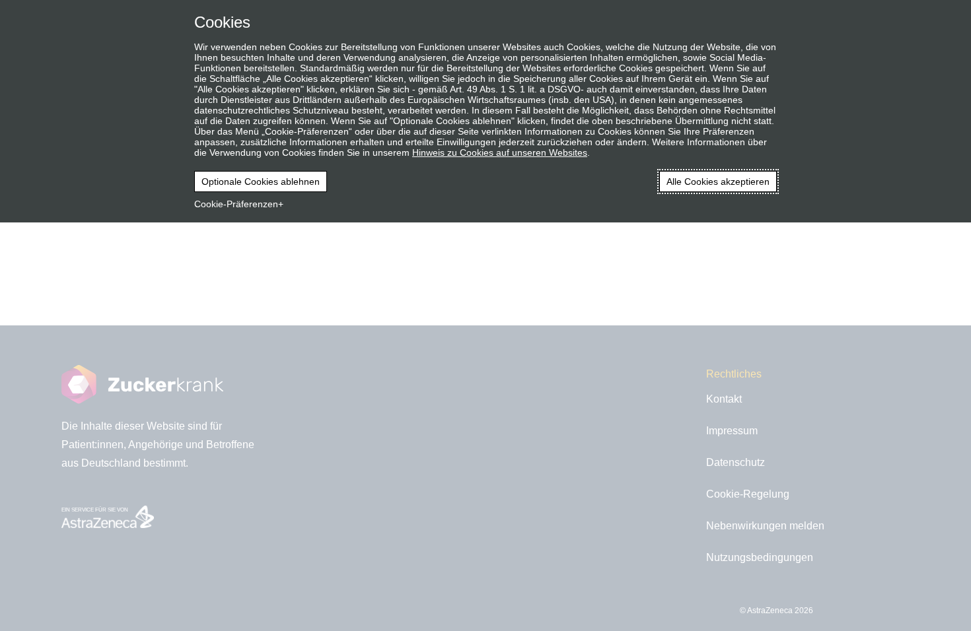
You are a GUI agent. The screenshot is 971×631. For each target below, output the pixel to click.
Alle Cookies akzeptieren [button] (718, 181)
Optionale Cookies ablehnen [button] (260, 181)
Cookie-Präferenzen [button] (236, 204)
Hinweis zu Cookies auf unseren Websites (499, 152)
